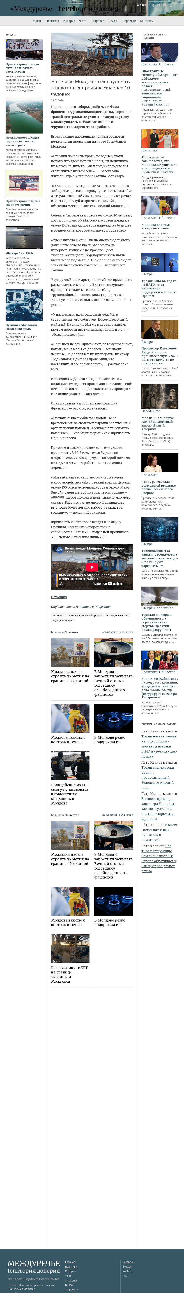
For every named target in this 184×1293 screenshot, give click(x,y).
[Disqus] (92, 1040)
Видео (113, 21)
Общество (103, 607)
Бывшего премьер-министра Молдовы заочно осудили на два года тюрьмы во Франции (157, 809)
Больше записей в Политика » (118, 632)
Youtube (127, 1271)
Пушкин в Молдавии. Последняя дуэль (22, 327)
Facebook (128, 1262)
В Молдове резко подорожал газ (109, 739)
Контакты (146, 21)
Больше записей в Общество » (117, 814)
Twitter (127, 1266)
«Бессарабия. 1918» (19, 253)
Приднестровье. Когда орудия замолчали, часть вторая (22, 67)
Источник (59, 597)
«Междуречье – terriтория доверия (64, 8)
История (69, 21)
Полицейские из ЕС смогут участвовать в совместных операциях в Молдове (69, 794)
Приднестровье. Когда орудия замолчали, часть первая (22, 141)
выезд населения (117, 615)
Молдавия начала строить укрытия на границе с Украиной (70, 676)
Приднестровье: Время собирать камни (23, 203)
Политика (52, 21)
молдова (58, 615)
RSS (125, 1275)
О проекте (128, 21)
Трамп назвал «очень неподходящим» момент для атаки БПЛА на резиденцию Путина (159, 746)
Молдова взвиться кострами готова (68, 739)
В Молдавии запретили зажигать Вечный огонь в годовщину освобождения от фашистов (113, 683)
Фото (82, 21)
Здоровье (97, 21)
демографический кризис (85, 615)
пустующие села (63, 620)
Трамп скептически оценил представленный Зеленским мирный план (157, 778)
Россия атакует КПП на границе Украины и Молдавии (69, 975)
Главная (36, 21)
